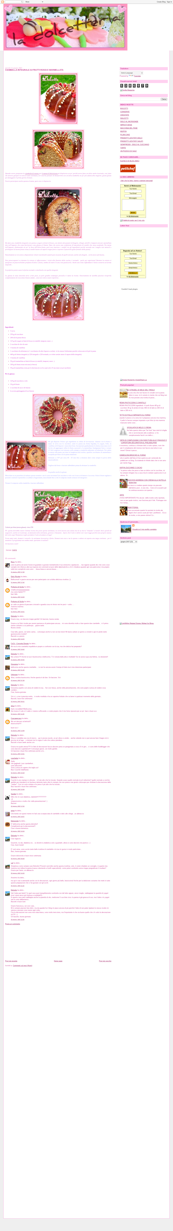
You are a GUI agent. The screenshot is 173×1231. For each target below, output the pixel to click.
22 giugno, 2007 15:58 (17, 789)
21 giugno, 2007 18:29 (17, 597)
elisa (12, 706)
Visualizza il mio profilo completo (144, 529)
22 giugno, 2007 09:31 (17, 701)
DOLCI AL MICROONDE (129, 122)
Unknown (14, 675)
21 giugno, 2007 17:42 (17, 582)
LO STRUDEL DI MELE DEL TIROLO (141, 390)
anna (12, 811)
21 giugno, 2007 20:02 (17, 659)
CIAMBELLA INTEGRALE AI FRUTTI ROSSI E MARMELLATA (34, 70)
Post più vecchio (105, 961)
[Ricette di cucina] (128, 172)
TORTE (14, 550)
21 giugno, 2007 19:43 (17, 649)
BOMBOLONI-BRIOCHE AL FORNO (132, 455)
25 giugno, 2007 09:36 (17, 858)
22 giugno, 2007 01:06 (17, 670)
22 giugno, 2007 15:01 (17, 754)
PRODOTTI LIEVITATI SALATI (131, 141)
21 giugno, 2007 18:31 (17, 611)
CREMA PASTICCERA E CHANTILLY (132, 403)
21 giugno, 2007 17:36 (17, 572)
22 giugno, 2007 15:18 (17, 772)
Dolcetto (14, 616)
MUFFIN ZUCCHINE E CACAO (130, 468)
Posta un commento (12, 924)
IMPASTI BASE (126, 125)
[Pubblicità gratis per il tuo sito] (132, 220)
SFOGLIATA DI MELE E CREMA (139, 428)
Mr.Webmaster (134, 216)
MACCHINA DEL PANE (129, 128)
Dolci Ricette (15, 577)
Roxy (13, 562)
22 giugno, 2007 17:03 (17, 806)
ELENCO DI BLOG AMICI (129, 161)
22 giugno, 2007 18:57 (17, 816)
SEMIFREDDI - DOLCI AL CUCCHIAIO (134, 144)
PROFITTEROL (132, 508)
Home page (58, 961)
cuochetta (14, 758)
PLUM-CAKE (125, 135)
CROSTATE (124, 115)
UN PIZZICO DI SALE (128, 151)
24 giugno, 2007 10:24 (17, 831)
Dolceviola (14, 821)
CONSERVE (125, 112)
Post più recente (11, 961)
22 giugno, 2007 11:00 (17, 714)
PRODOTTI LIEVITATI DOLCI (131, 138)
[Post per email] (5, 550)
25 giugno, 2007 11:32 (17, 885)
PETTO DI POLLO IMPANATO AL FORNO (134, 415)
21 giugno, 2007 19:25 (17, 639)
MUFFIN (123, 131)
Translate (137, 76)
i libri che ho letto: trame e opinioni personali (136, 181)
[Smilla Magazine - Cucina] (127, 90)
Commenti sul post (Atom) (22, 966)
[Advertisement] (86, 56)
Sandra (13, 794)
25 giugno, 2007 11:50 (17, 919)
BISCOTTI (124, 108)
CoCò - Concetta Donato (20, 644)
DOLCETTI (124, 118)
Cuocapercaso (16, 718)
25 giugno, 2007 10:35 (17, 873)
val (12, 863)
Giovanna (14, 664)
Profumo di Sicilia (17, 587)
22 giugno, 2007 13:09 (17, 730)
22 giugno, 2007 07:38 (17, 680)
